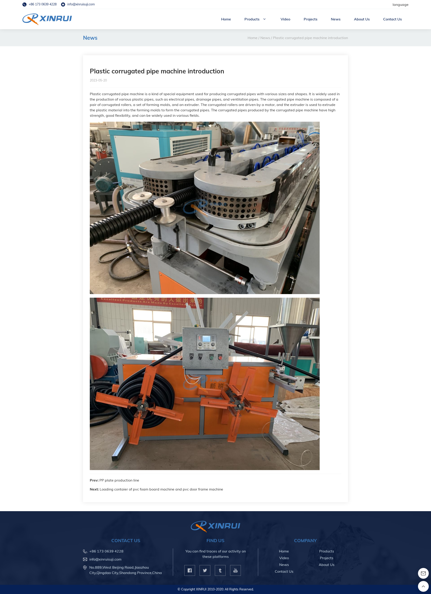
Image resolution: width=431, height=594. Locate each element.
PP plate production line (119, 480)
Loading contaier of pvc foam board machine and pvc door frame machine (161, 489)
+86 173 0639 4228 (43, 4)
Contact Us (392, 19)
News (336, 19)
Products (251, 19)
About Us (362, 19)
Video (285, 19)
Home (226, 19)
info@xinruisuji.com (81, 4)
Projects (310, 19)
